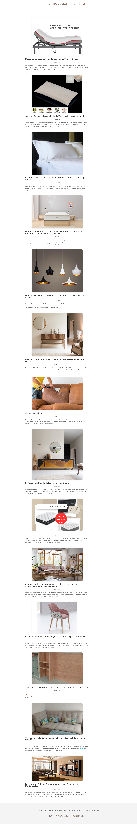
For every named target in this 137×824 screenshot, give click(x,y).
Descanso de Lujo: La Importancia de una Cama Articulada (52, 59)
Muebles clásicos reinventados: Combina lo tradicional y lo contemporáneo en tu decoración (52, 585)
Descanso (61, 9)
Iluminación (96, 9)
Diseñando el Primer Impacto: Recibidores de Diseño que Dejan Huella (55, 360)
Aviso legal (40, 811)
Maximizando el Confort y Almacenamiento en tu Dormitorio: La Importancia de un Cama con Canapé (55, 232)
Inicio (38, 9)
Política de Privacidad (51, 811)
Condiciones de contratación (91, 811)
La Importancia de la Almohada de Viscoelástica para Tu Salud (54, 116)
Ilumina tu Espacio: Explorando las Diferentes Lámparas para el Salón (54, 296)
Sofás (68, 9)
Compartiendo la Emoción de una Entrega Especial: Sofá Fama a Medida (55, 739)
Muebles (81, 9)
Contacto (49, 9)
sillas (74, 9)
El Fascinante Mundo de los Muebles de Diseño (47, 483)
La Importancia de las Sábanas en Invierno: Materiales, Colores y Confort (54, 178)
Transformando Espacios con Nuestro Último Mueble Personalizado (56, 687)
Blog (55, 9)
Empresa (43, 9)
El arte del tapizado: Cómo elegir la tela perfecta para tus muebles (55, 636)
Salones (88, 9)
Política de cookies (64, 811)
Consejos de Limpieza (35, 413)
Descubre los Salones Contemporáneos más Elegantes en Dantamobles (52, 785)
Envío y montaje (76, 811)
